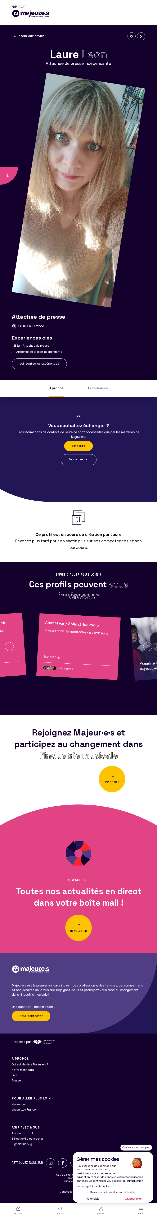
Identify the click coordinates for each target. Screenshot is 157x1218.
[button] (9, 646)
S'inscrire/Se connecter (27, 1139)
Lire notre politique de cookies (94, 1186)
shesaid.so (19, 1104)
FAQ (14, 1075)
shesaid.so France (24, 1109)
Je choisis (92, 1199)
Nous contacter (31, 1016)
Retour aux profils (30, 36)
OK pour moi (133, 1199)
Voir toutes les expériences (39, 363)
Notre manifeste (23, 1070)
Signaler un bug (22, 1144)
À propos (56, 388)
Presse (16, 1080)
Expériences (98, 388)
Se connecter (79, 459)
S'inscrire (78, 446)
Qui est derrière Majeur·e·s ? (30, 1064)
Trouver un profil (22, 1133)
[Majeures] (78, 13)
